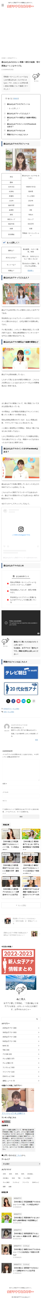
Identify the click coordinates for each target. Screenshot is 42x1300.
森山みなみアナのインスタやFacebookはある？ (21, 125)
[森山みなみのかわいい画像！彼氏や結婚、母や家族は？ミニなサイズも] (24, 701)
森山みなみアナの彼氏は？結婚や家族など (21, 118)
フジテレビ (16, 1182)
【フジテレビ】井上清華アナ (13, 1113)
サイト (5, 801)
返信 (36, 740)
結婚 (10, 1186)
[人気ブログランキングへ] (6, 1122)
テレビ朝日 (16, 709)
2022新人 (30, 1174)
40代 (16, 1174)
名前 (5, 783)
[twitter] (8, 701)
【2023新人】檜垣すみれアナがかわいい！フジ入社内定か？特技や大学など (26, 1252)
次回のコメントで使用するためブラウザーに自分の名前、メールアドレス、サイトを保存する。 (21, 810)
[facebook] (13, 701)
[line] (29, 701)
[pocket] (18, 701)
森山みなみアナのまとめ (16, 130)
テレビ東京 (6, 1182)
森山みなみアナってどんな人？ (18, 113)
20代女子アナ (7, 709)
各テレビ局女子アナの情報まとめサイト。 (21, 1288)
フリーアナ (25, 1182)
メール (5, 792)
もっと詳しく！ (14, 108)
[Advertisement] (21, 32)
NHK (13, 1178)
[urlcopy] (34, 701)
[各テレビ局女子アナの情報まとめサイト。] (21, 7)
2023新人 (6, 1178)
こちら (19, 1155)
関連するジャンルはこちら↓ (17, 134)
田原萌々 (31, 271)
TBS (19, 1178)
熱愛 (4, 1186)
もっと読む (22, 905)
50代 (22, 1174)
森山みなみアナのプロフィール (18, 104)
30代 (10, 1174)
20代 (5, 712)
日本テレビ (35, 1182)
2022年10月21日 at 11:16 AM (19, 725)
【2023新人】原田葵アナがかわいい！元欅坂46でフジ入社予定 (11, 892)
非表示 (16, 98)
